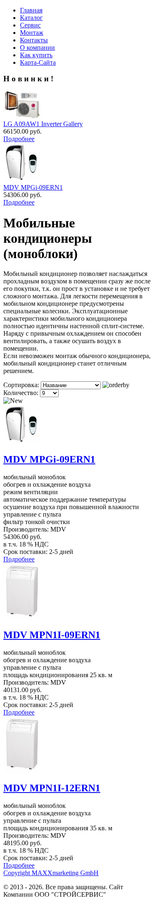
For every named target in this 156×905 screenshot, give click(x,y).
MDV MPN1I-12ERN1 (51, 788)
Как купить (36, 55)
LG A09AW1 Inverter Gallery (43, 123)
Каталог (31, 17)
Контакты (34, 40)
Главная (31, 10)
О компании (37, 47)
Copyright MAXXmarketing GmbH (51, 872)
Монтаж (31, 32)
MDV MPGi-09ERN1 (33, 187)
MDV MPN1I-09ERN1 (51, 634)
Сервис (30, 25)
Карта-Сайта (38, 62)
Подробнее (19, 138)
